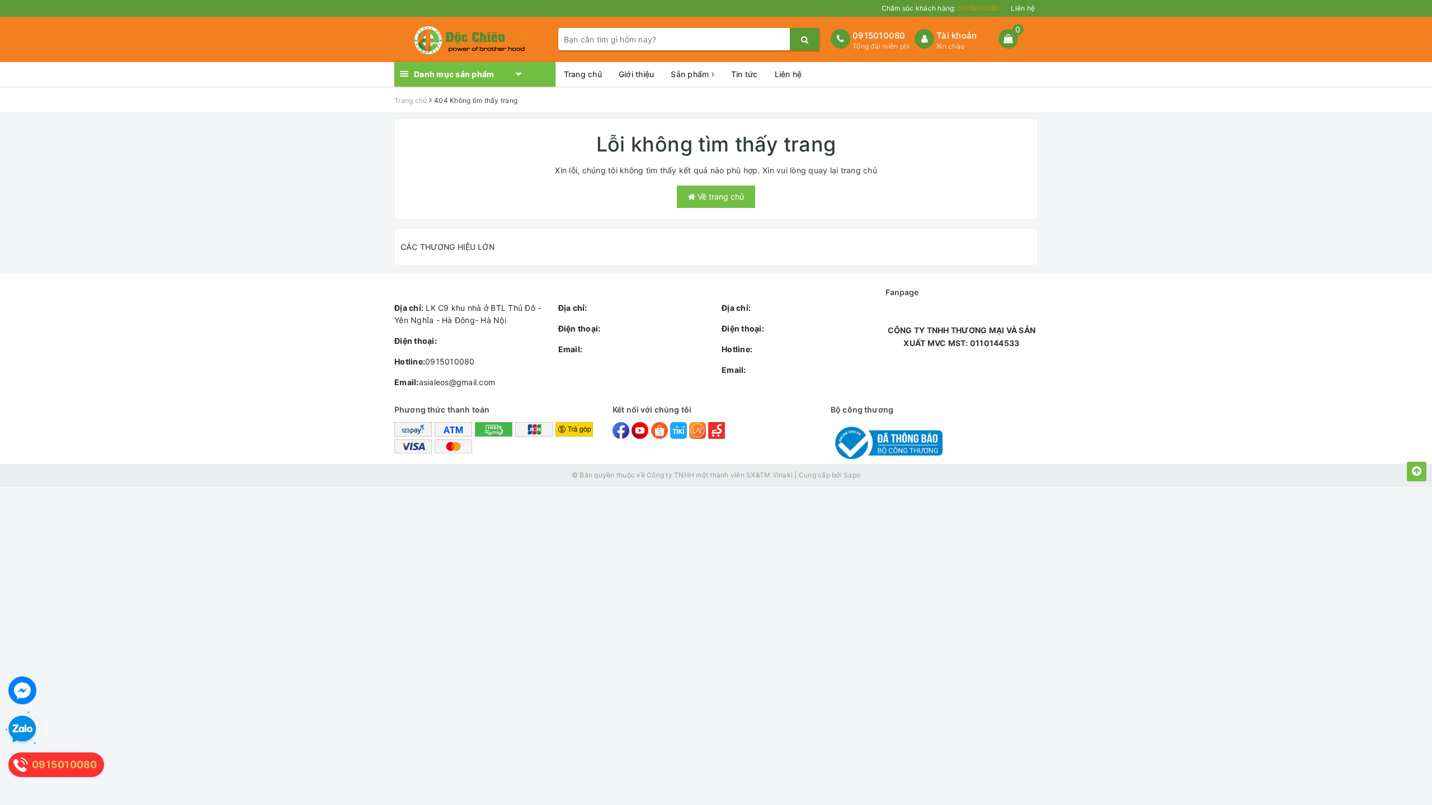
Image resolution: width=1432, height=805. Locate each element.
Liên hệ (1023, 8)
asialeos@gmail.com (444, 382)
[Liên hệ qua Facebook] (22, 690)
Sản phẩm (691, 74)
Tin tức (744, 74)
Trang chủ (583, 74)
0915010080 (879, 35)
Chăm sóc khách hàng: (941, 8)
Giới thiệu (636, 74)
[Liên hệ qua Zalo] (22, 730)
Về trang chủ (719, 196)
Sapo (852, 475)
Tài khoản (956, 35)
